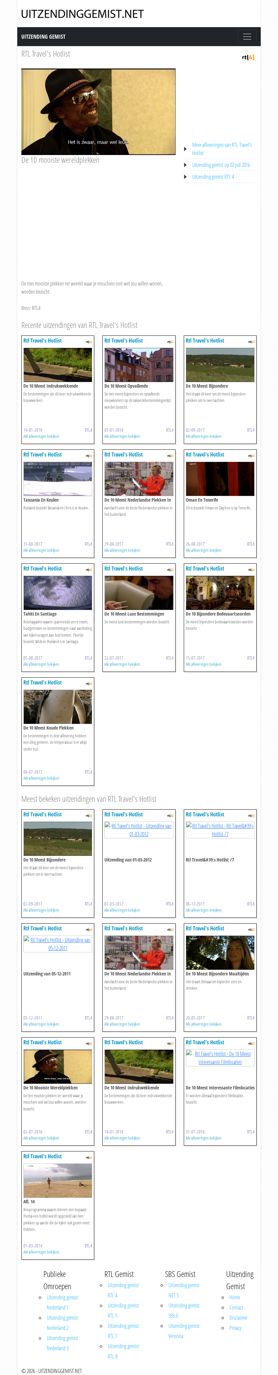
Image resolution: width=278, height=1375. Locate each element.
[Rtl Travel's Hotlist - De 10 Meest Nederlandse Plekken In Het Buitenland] (138, 478)
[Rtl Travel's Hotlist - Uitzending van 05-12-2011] (57, 943)
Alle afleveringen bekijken (41, 436)
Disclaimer (238, 1317)
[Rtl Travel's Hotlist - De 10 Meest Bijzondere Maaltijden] (220, 952)
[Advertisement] (98, 215)
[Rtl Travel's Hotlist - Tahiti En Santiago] (57, 592)
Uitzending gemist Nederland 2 (62, 1323)
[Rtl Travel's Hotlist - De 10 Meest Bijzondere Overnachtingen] (220, 364)
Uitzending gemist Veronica (184, 1331)
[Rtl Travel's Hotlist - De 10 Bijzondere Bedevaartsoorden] (220, 592)
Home (235, 1297)
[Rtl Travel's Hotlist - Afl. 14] (57, 1180)
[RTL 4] (248, 56)
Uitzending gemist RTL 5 (123, 1310)
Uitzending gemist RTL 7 (123, 1331)
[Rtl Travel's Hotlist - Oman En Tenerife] (220, 478)
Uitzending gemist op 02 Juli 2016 (221, 165)
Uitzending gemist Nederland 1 (62, 1302)
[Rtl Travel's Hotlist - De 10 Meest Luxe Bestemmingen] (138, 592)
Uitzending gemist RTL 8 (123, 1351)
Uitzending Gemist (43, 36)
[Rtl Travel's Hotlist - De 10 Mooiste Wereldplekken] (57, 1066)
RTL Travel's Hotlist (45, 53)
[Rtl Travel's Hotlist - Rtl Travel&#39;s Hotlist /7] (220, 829)
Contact (236, 1307)
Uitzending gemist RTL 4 (213, 176)
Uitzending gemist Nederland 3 (62, 1343)
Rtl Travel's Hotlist (42, 340)
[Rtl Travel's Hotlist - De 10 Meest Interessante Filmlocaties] (220, 1057)
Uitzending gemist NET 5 (184, 1290)
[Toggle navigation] (247, 36)
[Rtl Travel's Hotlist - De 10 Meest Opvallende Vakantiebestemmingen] (138, 364)
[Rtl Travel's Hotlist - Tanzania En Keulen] (57, 478)
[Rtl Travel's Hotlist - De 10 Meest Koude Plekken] (57, 706)
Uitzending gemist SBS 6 (184, 1310)
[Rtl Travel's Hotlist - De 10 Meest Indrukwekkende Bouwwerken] (57, 364)
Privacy (235, 1328)
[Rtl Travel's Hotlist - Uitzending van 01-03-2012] (138, 829)
